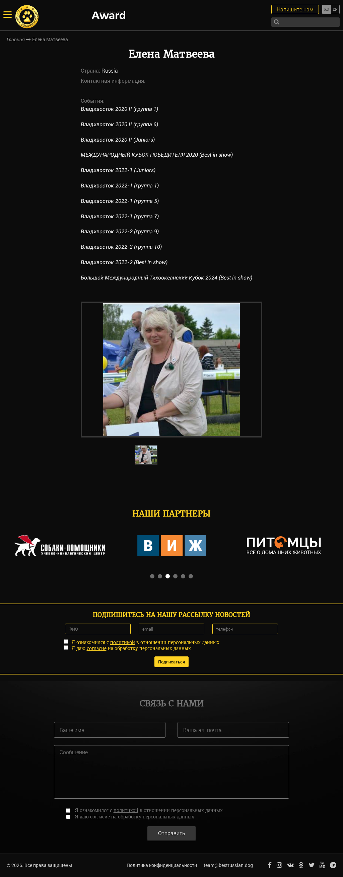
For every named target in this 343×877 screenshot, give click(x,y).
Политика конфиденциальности (162, 865)
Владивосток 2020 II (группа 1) (119, 109)
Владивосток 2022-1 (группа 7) (120, 216)
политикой (122, 642)
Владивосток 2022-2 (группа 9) (120, 231)
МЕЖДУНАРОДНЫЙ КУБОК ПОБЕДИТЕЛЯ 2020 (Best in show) (157, 155)
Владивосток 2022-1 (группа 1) (120, 185)
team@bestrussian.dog (228, 865)
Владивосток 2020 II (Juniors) (118, 140)
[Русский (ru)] (326, 9)
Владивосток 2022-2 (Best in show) (124, 262)
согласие (97, 648)
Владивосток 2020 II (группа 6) (119, 124)
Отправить (171, 832)
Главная (16, 39)
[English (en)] (335, 9)
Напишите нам (295, 9)
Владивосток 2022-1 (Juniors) (118, 170)
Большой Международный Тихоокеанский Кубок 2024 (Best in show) (166, 277)
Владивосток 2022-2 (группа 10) (121, 247)
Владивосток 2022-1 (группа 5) (120, 201)
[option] (171, 369)
